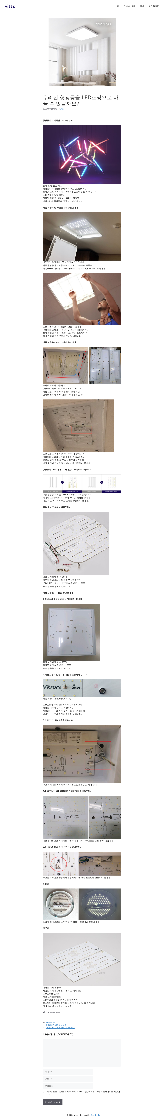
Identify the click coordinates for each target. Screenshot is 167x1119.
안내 (142, 6)
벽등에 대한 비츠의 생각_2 (56, 1025)
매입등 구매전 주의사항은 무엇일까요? (60, 1028)
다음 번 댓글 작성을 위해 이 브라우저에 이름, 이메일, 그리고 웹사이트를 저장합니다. (82, 1093)
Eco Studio (95, 1115)
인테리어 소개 (129, 6)
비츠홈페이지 (154, 6)
